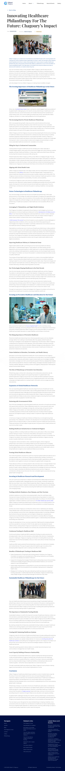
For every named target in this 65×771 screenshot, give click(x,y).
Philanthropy (40, 3)
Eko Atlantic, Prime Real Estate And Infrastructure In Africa (29, 729)
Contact (6, 731)
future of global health (32, 326)
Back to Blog (12, 10)
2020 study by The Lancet (16, 220)
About (5, 723)
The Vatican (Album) (27, 745)
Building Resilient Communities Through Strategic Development (53, 749)
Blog (5, 727)
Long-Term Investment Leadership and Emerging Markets (53, 730)
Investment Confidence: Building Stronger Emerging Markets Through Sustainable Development (54, 740)
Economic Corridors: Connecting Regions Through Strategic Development (52, 735)
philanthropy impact (21, 109)
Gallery (59, 3)
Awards (5, 725)
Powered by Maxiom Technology (53, 767)
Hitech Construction (27, 749)
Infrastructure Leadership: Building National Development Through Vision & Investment (53, 758)
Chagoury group (26, 691)
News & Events (50, 3)
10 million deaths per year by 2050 (44, 500)
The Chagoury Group (8, 729)
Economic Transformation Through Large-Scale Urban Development (54, 726)
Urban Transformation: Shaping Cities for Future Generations (53, 754)
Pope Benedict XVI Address (29, 725)
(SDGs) (21, 172)
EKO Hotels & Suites (27, 747)
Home (24, 3)
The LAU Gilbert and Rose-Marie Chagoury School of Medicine (29, 734)
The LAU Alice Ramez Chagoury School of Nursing (28, 738)
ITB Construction (27, 751)
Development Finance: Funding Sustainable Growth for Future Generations (54, 745)
